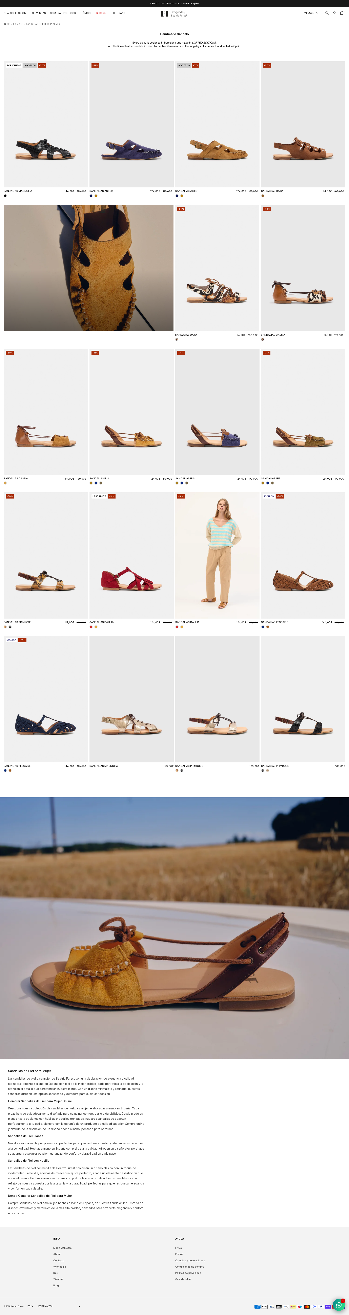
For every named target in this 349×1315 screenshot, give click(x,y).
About (57, 1254)
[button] (327, 13)
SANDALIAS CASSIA (273, 334)
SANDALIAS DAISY (272, 190)
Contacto (58, 1260)
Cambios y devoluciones (190, 1260)
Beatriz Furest (17, 1306)
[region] (174, 3)
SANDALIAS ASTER (101, 190)
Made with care (62, 1247)
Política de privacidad (188, 1272)
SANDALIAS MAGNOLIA (18, 190)
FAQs (178, 1247)
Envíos (179, 1254)
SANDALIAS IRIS (99, 478)
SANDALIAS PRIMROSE (17, 622)
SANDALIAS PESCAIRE (274, 622)
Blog (56, 1285)
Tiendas (58, 1279)
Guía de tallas (183, 1279)
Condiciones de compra (189, 1266)
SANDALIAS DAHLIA (101, 622)
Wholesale (59, 1266)
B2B (55, 1272)
